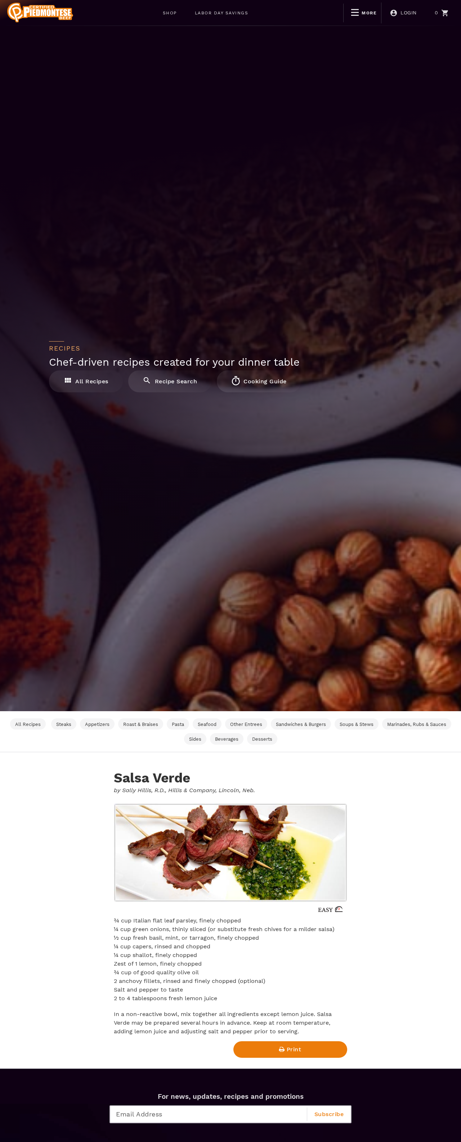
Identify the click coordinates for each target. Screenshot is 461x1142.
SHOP (170, 12)
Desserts (262, 739)
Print (294, 1049)
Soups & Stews (356, 724)
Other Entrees (246, 724)
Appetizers (97, 724)
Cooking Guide (264, 381)
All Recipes (91, 381)
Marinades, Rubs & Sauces (416, 724)
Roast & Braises (140, 724)
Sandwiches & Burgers (301, 724)
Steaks (63, 724)
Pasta (178, 724)
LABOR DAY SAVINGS (222, 12)
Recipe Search (175, 381)
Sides (195, 739)
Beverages (226, 739)
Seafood (207, 724)
